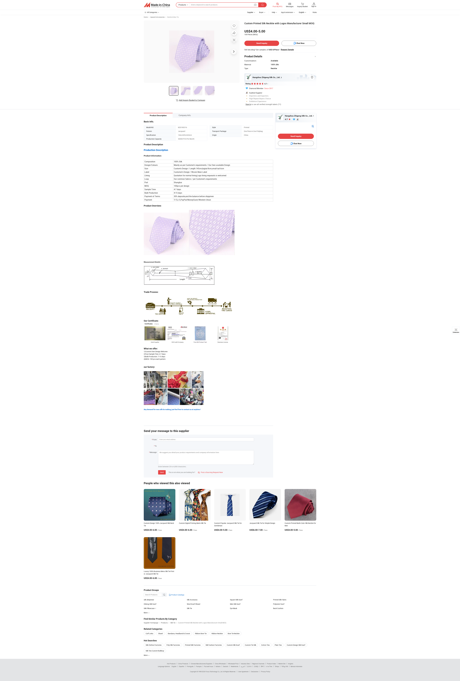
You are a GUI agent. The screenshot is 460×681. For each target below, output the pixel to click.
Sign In (248, 104)
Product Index (271, 664)
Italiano (218, 666)
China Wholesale (220, 664)
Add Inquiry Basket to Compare (192, 100)
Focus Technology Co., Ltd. (214, 671)
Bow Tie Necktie (233, 633)
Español (181, 666)
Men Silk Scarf (235, 604)
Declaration (255, 671)
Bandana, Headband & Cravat (179, 633)
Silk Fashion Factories (214, 645)
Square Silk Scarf (236, 600)
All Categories (152, 12)
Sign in (313, 6)
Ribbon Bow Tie (201, 633)
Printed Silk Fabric (279, 600)
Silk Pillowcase (149, 608)
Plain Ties (278, 645)
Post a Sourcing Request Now (210, 472)
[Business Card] (313, 126)
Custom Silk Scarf (233, 645)
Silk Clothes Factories (153, 645)
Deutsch (225, 666)
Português (190, 666)
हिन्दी (262, 666)
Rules (315, 12)
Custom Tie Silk (250, 645)
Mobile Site (281, 664)
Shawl (160, 633)
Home (146, 17)
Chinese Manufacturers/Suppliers (201, 664)
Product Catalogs (177, 595)
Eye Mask (233, 608)
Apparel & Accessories (157, 17)
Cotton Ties (265, 645)
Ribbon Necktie (217, 633)
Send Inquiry (261, 43)
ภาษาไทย (269, 666)
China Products (183, 664)
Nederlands (234, 666)
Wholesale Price (233, 664)
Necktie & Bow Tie (173, 17)
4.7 (286, 119)
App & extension (287, 12)
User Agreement (243, 671)
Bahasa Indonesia (296, 666)
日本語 (256, 666)
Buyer (261, 12)
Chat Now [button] (300, 43)
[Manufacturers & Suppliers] (157, 4)
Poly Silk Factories (173, 645)
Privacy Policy (265, 671)
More (146, 655)
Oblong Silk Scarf (150, 604)
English (174, 666)
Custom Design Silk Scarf (296, 645)
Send (162, 472)
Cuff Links (149, 633)
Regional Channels (258, 664)
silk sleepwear (149, 600)
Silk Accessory (192, 600)
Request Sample (287, 50)
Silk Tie (189, 608)
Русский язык (208, 666)
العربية (243, 666)
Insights (290, 664)
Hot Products (171, 664)
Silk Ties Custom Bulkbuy (155, 651)
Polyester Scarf (278, 604)
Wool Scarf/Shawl (193, 604)
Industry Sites (245, 664)
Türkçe (277, 666)
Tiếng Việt (284, 666)
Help (273, 12)
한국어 (249, 666)
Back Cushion (278, 608)
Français (199, 666)
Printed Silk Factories (193, 645)
